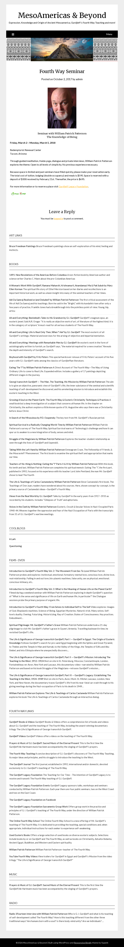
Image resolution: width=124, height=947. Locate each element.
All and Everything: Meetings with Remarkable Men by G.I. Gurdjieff (43, 342)
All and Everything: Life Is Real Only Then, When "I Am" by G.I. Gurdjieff (44, 332)
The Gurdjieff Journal (20, 764)
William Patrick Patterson (22, 849)
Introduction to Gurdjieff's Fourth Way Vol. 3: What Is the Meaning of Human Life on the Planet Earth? (60, 589)
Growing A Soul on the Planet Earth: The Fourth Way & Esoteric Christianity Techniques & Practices (59, 399)
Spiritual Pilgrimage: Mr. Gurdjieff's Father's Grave (34, 625)
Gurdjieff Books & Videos (22, 721)
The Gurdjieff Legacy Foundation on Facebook (32, 799)
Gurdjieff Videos (17, 736)
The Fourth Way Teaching (22, 753)
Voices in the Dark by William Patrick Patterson (33, 506)
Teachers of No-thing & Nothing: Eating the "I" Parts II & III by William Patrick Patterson (53, 463)
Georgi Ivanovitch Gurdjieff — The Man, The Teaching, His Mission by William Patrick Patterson (57, 381)
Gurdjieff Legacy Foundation (73, 186)
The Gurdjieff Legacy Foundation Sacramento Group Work (38, 806)
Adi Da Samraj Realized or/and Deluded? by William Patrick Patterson (44, 299)
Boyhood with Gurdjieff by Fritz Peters (28, 357)
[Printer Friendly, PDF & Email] (18, 194)
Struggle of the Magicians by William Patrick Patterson (37, 439)
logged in (58, 218)
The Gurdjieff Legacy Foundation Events (29, 785)
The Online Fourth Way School (24, 820)
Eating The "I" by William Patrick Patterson (30, 367)
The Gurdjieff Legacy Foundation (25, 774)
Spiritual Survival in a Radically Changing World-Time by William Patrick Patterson (50, 424)
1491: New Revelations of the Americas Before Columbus (38, 274)
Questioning (15, 546)
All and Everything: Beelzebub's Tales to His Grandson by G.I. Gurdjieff (44, 317)
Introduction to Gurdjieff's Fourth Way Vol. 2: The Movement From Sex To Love (49, 571)
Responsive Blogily (83, 942)
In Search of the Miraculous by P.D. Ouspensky (32, 417)
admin (79, 79)
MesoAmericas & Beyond (62, 15)
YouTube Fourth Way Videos (23, 856)
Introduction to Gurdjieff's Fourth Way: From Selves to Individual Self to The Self (49, 607)
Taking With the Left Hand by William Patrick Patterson (37, 449)
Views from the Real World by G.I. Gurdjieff (30, 496)
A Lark (12, 539)
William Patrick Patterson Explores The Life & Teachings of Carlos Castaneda (48, 693)
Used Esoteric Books (19, 835)
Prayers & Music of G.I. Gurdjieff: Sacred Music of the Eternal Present (44, 743)
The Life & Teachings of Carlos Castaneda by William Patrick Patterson (44, 481)
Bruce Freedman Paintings (22, 246)
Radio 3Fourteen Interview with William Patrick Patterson (38, 913)
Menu (109, 34)
